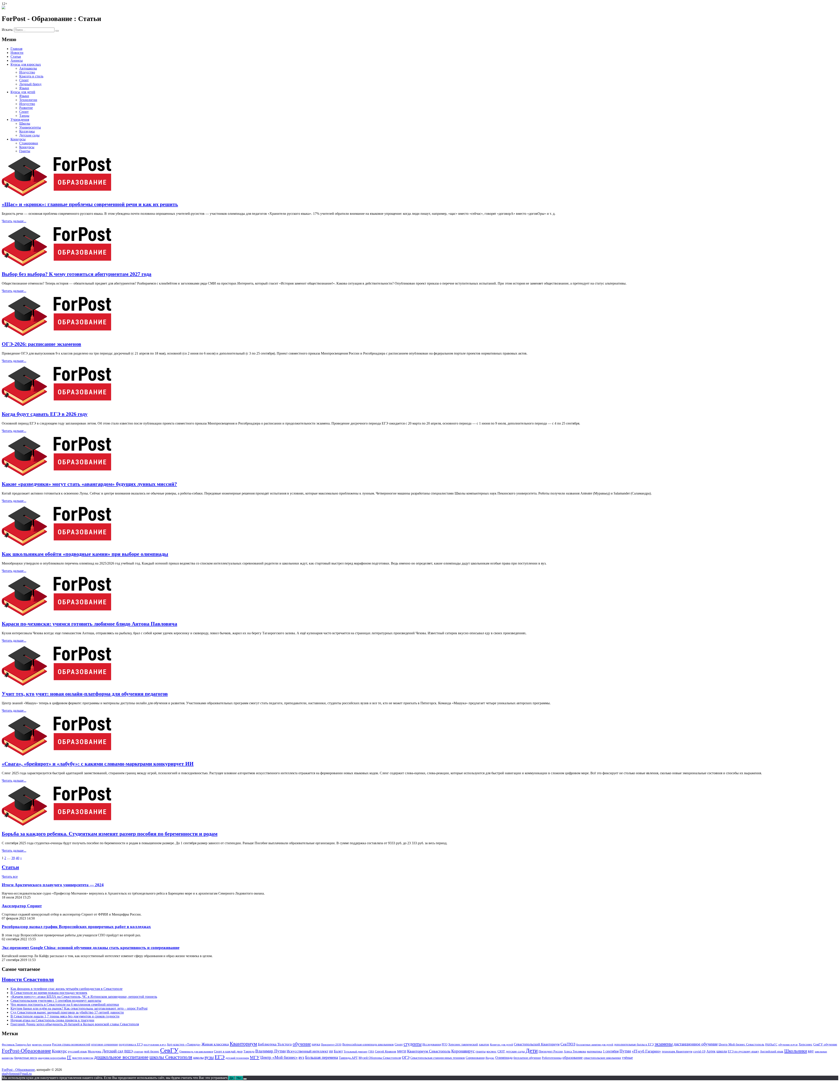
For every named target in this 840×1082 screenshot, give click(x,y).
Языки (24, 88)
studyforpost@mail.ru (17, 1073)
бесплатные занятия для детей (594, 1044)
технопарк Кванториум (677, 1051)
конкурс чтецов (41, 1044)
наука (316, 1044)
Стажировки (28, 143)
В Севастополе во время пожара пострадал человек (48, 993)
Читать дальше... (14, 221)
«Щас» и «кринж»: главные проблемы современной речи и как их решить (90, 204)
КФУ (811, 1051)
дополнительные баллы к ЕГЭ (634, 1044)
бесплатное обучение (527, 1057)
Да (231, 1078)
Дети (532, 1050)
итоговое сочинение (104, 1044)
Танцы (24, 115)
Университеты (30, 127)
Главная (16, 49)
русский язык (77, 1051)
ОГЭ (406, 1057)
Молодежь (94, 1051)
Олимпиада (504, 1057)
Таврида (248, 1051)
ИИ (331, 1051)
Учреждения (19, 119)
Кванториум (243, 1044)
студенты (413, 1044)
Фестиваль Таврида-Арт (16, 1044)
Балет (338, 1051)
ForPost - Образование (18, 1070)
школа (721, 1051)
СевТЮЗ (567, 1044)
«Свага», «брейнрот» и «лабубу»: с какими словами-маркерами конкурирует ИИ (98, 764)
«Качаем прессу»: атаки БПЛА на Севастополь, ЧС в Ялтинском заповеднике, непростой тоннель (83, 996)
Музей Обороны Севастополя (380, 1057)
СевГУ (169, 1050)
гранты (481, 1051)
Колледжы (27, 131)
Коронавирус (463, 1051)
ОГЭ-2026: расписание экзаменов (41, 344)
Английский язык (771, 1051)
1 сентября (611, 1051)
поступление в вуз (155, 1044)
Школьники (795, 1051)
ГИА (371, 1051)
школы (198, 1058)
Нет (239, 1078)
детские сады (515, 1051)
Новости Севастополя (28, 979)
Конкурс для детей (501, 1044)
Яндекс (489, 1057)
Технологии (28, 100)
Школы (24, 123)
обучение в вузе (788, 1044)
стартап (138, 1051)
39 (13, 858)
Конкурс (59, 1051)
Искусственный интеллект (307, 1051)
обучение (302, 1044)
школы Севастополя (170, 1057)
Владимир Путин (270, 1051)
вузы (209, 1057)
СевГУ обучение (825, 1044)
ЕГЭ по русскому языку (743, 1051)
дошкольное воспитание (121, 1057)
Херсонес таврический (463, 1044)
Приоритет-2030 (331, 1044)
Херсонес (805, 1044)
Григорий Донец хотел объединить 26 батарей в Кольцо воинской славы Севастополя (74, 1024)
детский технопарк (237, 1057)
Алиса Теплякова (575, 1051)
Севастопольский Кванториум (537, 1044)
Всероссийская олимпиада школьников (368, 1044)
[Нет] (245, 1079)
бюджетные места (25, 1057)
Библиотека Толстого (275, 1044)
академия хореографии (52, 1057)
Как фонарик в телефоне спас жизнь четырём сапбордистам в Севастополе (66, 989)
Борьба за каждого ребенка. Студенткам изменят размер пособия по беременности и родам (109, 834)
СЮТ (501, 1051)
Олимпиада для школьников (196, 1051)
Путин (625, 1051)
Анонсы (16, 60)
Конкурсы (18, 139)
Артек (711, 1051)
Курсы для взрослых (25, 64)
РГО (444, 1044)
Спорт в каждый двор (228, 1051)
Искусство (27, 72)
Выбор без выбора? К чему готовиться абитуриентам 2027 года (76, 274)
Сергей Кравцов (385, 1051)
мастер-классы (82, 1057)
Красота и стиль (31, 76)
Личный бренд (30, 84)
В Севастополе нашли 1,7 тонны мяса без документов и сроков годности (64, 1016)
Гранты (24, 151)
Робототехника (552, 1057)
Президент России (551, 1051)
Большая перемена (321, 1057)
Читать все (10, 876)
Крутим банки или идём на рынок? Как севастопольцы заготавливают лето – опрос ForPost (78, 1008)
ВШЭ (128, 1051)
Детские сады (29, 135)
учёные (627, 1057)
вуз (301, 1057)
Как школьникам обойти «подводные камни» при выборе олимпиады (85, 554)
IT (69, 1057)
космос (491, 1051)
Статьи (15, 56)
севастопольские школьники (602, 1057)
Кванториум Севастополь (428, 1051)
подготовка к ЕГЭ (131, 1044)
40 (17, 858)
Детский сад (112, 1051)
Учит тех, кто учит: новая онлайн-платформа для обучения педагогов (85, 694)
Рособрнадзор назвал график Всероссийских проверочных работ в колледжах (76, 926)
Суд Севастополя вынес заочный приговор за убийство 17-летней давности (67, 1012)
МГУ (254, 1057)
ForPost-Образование (26, 1051)
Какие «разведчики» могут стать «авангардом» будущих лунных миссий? (89, 484)
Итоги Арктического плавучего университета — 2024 (53, 885)
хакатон (484, 1044)
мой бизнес (151, 1051)
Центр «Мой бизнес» (279, 1057)
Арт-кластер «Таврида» (184, 1044)
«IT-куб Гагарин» (646, 1051)
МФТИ (401, 1051)
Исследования (431, 1044)
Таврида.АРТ (348, 1057)
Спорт (24, 80)
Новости (16, 52)
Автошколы (28, 68)
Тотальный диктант (356, 1051)
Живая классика (215, 1044)
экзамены (663, 1044)
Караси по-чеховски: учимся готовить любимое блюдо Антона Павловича (89, 624)
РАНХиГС (771, 1044)
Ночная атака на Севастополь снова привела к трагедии (52, 1020)
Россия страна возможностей (71, 1044)
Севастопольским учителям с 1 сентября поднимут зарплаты (55, 1000)
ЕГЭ (220, 1057)
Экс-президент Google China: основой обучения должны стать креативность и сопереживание (90, 947)
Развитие (26, 108)
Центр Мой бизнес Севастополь (741, 1044)
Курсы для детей (22, 92)
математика (594, 1051)
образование (572, 1058)
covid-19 (699, 1051)
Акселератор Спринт (22, 906)
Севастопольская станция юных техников (437, 1057)
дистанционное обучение (696, 1044)
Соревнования (475, 1057)
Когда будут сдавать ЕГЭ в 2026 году (45, 414)
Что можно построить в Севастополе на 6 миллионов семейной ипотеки (64, 1004)
